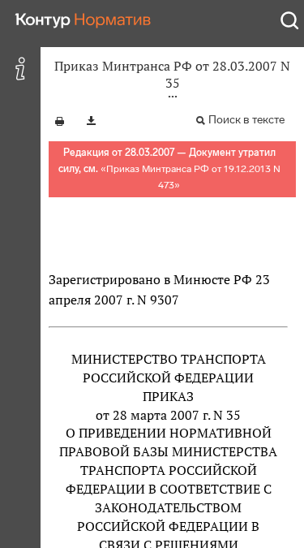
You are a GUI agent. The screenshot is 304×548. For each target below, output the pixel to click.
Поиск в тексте (246, 120)
